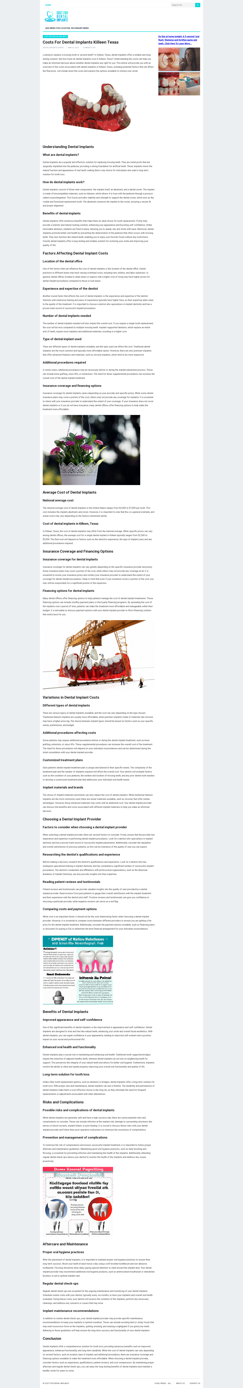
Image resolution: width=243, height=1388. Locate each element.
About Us (180, 1383)
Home (48, 5)
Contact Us (195, 1383)
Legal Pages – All (163, 1383)
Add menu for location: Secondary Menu (67, 28)
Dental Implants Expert (53, 48)
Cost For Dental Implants (55, 37)
